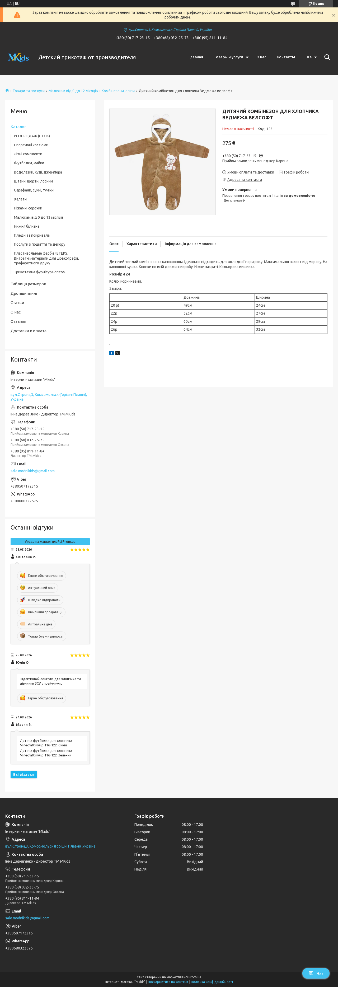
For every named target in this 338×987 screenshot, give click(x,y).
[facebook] (111, 354)
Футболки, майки (29, 163)
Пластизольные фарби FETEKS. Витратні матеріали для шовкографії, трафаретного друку (46, 258)
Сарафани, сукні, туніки (34, 190)
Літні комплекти (28, 154)
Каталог (18, 126)
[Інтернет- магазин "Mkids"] (18, 57)
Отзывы (18, 321)
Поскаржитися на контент (168, 982)
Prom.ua (195, 977)
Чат (320, 973)
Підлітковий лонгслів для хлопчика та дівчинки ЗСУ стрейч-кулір (50, 681)
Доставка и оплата (28, 331)
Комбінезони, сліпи (118, 91)
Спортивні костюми (31, 145)
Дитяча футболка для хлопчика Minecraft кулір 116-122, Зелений (46, 753)
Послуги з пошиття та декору (39, 244)
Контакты (286, 57)
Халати (20, 199)
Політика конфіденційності (212, 982)
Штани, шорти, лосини (33, 181)
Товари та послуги (29, 91)
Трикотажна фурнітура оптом (39, 272)
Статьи (17, 302)
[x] (117, 354)
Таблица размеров (28, 284)
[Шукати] (326, 57)
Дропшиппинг (24, 293)
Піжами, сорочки (28, 208)
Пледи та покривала (32, 235)
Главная (196, 57)
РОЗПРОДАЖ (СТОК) (32, 136)
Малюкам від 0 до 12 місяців (73, 91)
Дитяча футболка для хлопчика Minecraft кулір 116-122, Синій (46, 743)
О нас (261, 57)
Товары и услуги (228, 57)
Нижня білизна (26, 226)
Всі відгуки (23, 774)
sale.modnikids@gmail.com (33, 471)
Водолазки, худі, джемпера (38, 172)
